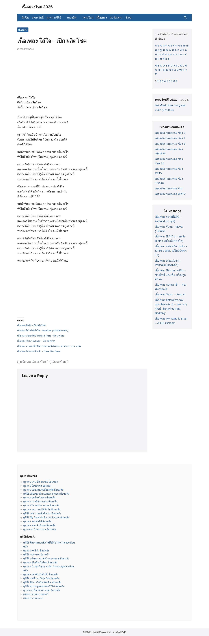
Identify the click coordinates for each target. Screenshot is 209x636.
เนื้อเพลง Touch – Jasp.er (170, 294)
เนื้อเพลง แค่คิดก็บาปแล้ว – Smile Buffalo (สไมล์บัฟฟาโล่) (171, 251)
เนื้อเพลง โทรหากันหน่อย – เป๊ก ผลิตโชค (36, 341)
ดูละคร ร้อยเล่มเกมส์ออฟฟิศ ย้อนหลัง (43, 489)
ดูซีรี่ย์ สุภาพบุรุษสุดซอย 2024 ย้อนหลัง (43, 586)
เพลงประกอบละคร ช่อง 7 (170, 138)
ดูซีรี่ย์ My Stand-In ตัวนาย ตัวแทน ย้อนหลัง (46, 517)
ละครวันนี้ (38, 17)
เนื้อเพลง (102, 17)
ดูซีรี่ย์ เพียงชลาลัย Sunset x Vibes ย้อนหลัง (46, 493)
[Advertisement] (82, 74)
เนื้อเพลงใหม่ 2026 (37, 7)
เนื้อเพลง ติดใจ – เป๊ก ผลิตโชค (31, 325)
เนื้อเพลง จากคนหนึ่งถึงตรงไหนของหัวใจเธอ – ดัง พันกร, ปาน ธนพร (49, 346)
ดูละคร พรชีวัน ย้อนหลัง (36, 550)
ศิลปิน (25, 17)
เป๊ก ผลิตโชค (59, 361)
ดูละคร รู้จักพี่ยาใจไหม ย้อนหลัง (40, 562)
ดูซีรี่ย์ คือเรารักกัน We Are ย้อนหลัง (42, 582)
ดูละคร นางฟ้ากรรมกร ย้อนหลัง (40, 501)
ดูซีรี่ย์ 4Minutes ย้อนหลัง (36, 554)
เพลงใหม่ (88, 17)
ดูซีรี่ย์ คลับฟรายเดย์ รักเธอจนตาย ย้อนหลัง (46, 558)
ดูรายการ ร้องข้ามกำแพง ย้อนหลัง (41, 590)
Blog (128, 17)
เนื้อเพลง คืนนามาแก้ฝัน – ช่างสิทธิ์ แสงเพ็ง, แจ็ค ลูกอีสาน (170, 275)
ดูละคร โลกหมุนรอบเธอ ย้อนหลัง (41, 505)
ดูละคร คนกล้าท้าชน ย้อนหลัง (39, 525)
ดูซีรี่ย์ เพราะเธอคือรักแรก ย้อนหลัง (42, 513)
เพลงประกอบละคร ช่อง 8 (170, 143)
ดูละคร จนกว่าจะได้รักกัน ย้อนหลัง (41, 509)
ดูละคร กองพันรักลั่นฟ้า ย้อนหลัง (40, 574)
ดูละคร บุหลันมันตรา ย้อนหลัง (39, 497)
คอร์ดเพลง (116, 17)
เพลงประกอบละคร (33, 598)
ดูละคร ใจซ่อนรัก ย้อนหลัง (37, 485)
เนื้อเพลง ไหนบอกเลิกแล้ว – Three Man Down (38, 351)
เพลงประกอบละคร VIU (169, 188)
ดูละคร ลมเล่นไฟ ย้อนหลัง (37, 521)
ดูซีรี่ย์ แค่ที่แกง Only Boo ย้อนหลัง (41, 578)
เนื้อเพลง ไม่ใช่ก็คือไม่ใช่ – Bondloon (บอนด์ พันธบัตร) (42, 330)
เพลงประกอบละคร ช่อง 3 (170, 132)
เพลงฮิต (72, 17)
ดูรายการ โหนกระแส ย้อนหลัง (39, 529)
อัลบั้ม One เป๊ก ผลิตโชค (32, 361)
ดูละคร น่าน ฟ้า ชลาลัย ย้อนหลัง (40, 481)
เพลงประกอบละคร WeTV (170, 194)
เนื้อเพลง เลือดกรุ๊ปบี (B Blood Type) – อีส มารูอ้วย (40, 336)
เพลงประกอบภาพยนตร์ (35, 594)
